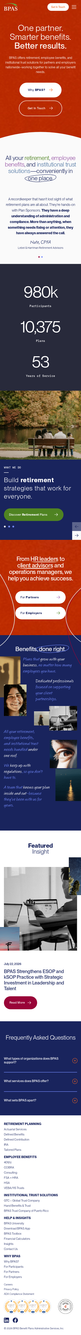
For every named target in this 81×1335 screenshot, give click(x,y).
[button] (76, 526)
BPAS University (14, 1223)
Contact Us (11, 1249)
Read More (17, 1002)
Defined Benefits (14, 1134)
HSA (7, 1183)
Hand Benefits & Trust (17, 1205)
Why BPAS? (11, 1261)
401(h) (7, 1162)
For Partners (11, 1272)
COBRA (9, 1167)
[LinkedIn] (6, 1320)
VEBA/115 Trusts (14, 1188)
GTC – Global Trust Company (22, 1200)
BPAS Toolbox (12, 1233)
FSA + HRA (11, 1178)
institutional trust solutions (42, 167)
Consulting (10, 1172)
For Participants (13, 1266)
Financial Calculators (17, 1239)
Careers (8, 1284)
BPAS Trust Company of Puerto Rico (26, 1211)
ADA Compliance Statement (19, 1293)
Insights (8, 1244)
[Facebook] (15, 1320)
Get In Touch (58, 7)
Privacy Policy (11, 1289)
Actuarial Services (15, 1129)
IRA (6, 1144)
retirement (37, 157)
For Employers (13, 1277)
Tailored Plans (12, 1150)
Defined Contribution (16, 1139)
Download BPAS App (17, 1228)
